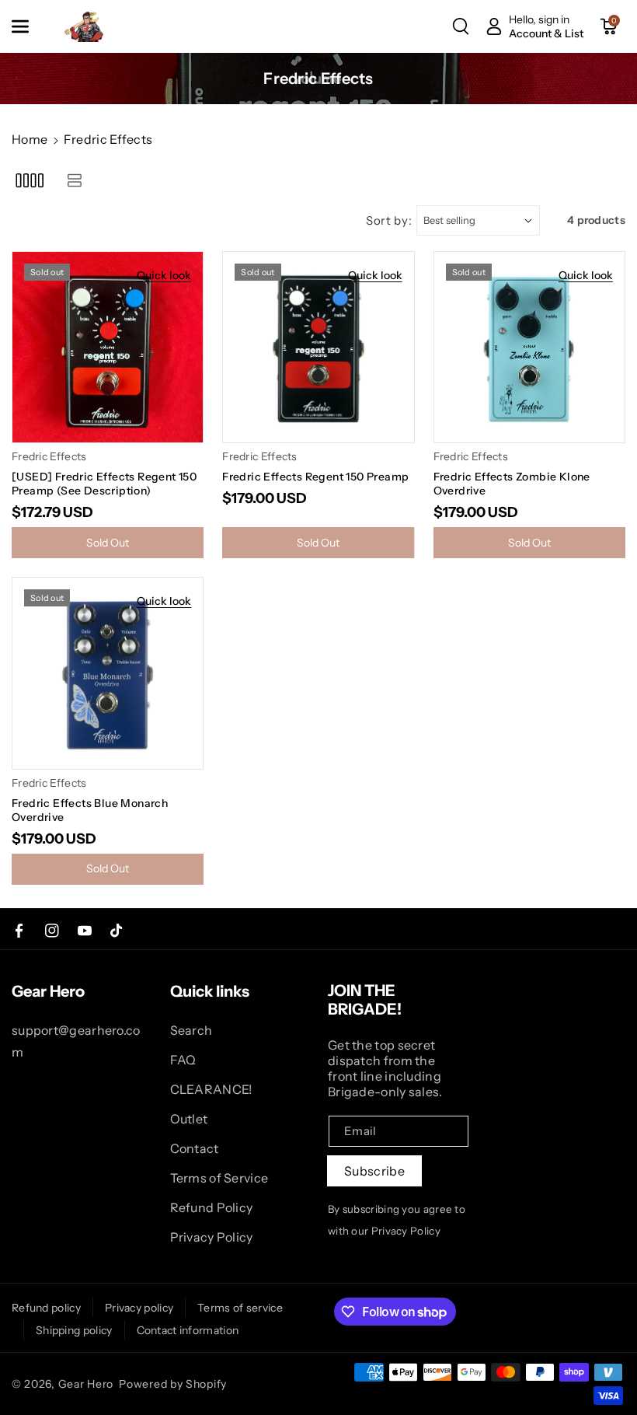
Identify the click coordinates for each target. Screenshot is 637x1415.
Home (29, 139)
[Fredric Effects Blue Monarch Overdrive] (107, 673)
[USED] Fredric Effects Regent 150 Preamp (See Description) (104, 484)
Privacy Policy (211, 1237)
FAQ (183, 1059)
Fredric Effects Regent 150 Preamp (315, 477)
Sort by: (389, 220)
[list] (74, 179)
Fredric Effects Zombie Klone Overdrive (511, 484)
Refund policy (46, 1308)
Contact (194, 1148)
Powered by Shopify (173, 1384)
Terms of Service (219, 1178)
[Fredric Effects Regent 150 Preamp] (318, 347)
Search (191, 1030)
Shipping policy (74, 1330)
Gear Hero (85, 1384)
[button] (29, 26)
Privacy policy (139, 1308)
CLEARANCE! (211, 1089)
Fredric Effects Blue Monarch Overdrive (90, 810)
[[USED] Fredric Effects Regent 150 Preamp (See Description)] (107, 347)
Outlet (189, 1119)
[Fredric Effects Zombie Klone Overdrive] (529, 347)
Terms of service (240, 1308)
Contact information (188, 1330)
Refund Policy (211, 1207)
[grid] (29, 179)
